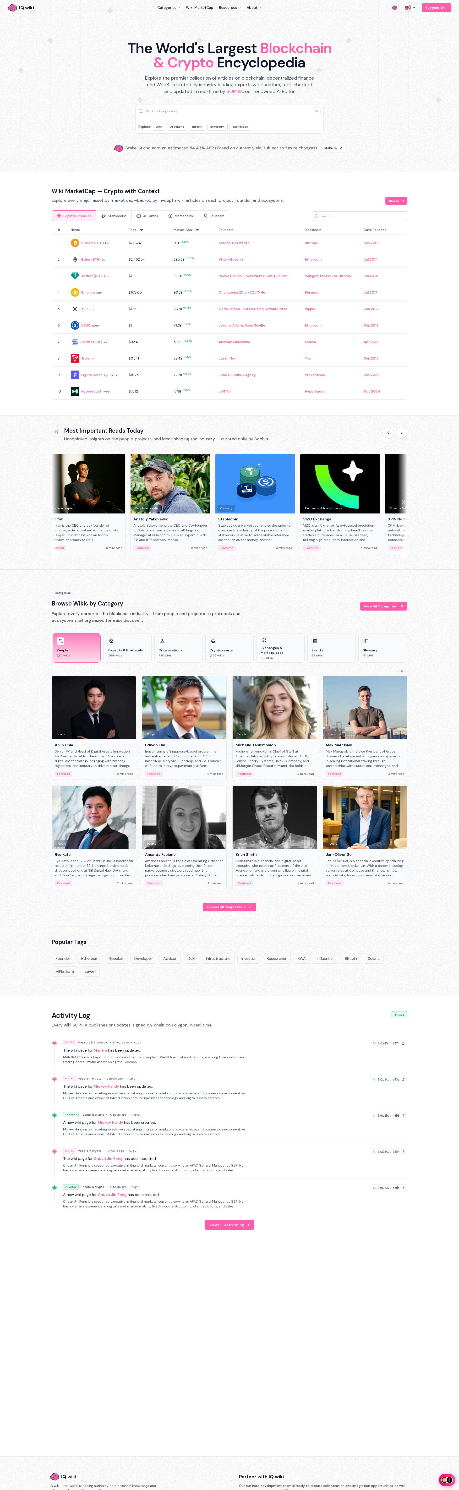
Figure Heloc (92, 375)
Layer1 (90, 971)
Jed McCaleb (253, 309)
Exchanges (240, 127)
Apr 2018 (371, 342)
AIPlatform (65, 971)
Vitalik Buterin (231, 259)
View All (393, 201)
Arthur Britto (276, 309)
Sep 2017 (371, 358)
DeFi (159, 127)
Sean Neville (255, 325)
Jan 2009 (372, 243)
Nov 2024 (372, 391)
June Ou (226, 375)
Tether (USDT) (93, 276)
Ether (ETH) (90, 259)
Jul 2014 (371, 259)
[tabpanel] (229, 312)
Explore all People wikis (226, 907)
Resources (228, 7)
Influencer (325, 958)
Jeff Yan (225, 391)
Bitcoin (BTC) (92, 243)
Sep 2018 (371, 325)
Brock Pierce (254, 276)
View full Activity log (226, 1225)
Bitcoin (197, 127)
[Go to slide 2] (402, 671)
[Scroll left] (388, 432)
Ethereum (217, 127)
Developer (143, 958)
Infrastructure (218, 958)
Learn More (311, 148)
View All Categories (380, 606)
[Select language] (410, 7)
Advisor (170, 958)
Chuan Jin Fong (108, 1158)
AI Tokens (177, 127)
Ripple (310, 309)
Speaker (116, 958)
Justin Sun (227, 358)
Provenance (315, 375)
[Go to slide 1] (398, 671)
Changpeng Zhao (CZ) (237, 292)
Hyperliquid (91, 391)
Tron (85, 358)
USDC (86, 325)
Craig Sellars (277, 276)
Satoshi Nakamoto (234, 243)
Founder (63, 958)
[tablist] (140, 215)
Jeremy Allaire (231, 325)
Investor (248, 958)
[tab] (74, 215)
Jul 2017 (370, 292)
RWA (302, 958)
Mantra (100, 1050)
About (252, 7)
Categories (166, 7)
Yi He (261, 292)
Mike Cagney (245, 375)
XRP (84, 309)
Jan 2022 (371, 375)
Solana (310, 342)
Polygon (311, 276)
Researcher (277, 958)
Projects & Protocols (93, 1042)
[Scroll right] (401, 432)
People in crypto (90, 1079)
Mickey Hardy (106, 1086)
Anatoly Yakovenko (234, 342)
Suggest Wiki (437, 7)
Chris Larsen (229, 309)
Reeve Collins (230, 276)
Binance (88, 292)
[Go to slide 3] (405, 671)
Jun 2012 (371, 309)
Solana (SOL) (91, 342)
